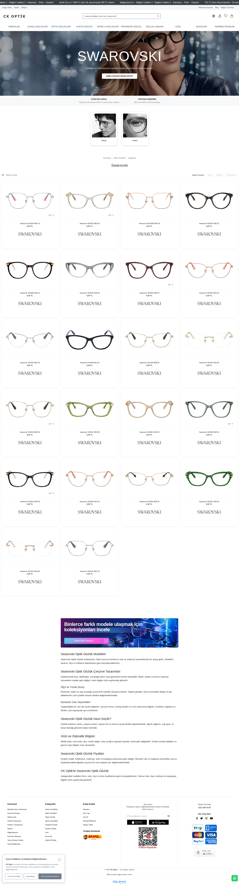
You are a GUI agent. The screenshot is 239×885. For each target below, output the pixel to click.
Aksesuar (48, 836)
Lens (47, 832)
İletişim (24, 7)
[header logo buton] (13, 16)
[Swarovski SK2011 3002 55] (89, 409)
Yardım (16, 7)
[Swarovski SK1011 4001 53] (89, 548)
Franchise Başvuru (14, 836)
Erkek (104, 140)
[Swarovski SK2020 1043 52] (209, 409)
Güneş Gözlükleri (51, 809)
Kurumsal (12, 804)
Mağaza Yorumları (227, 7)
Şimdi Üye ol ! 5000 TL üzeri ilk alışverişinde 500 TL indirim (86, 2)
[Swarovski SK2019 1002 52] (209, 200)
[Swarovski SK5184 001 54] (89, 339)
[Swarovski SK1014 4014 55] (29, 548)
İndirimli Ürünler (50, 840)
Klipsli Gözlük (50, 817)
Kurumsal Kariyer (13, 813)
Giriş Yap (86, 813)
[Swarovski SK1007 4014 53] (209, 270)
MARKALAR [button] (14, 27)
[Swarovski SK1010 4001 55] (29, 339)
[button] (219, 16)
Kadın (135, 140)
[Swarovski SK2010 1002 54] (29, 478)
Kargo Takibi (6, 7)
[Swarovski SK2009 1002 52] (29, 270)
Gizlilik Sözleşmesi (14, 821)
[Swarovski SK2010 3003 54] (89, 200)
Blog (216, 7)
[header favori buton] (225, 16)
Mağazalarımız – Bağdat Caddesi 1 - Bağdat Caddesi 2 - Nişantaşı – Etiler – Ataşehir (159, 2)
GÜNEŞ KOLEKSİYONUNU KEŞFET (119, 76)
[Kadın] (135, 125)
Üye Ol (85, 817)
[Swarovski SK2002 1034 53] (149, 409)
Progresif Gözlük (51, 825)
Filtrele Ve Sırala (11, 175)
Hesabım (86, 809)
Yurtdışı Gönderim (91, 831)
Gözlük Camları (50, 829)
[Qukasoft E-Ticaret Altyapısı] (119, 882)
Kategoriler (50, 804)
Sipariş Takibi (88, 825)
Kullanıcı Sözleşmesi (15, 825)
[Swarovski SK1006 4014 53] (89, 478)
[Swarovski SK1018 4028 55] (149, 339)
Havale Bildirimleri (13, 844)
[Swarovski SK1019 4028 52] (29, 409)
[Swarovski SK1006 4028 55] (149, 478)
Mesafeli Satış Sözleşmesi (17, 809)
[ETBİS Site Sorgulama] (148, 838)
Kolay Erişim (89, 804)
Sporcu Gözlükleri (51, 821)
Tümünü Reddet (13, 876)
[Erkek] (104, 125)
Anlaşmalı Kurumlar (206, 7)
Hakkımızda (11, 817)
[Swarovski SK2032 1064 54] (209, 478)
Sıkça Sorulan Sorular (15, 840)
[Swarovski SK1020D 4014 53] (149, 200)
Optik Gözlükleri (51, 813)
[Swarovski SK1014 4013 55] (209, 339)
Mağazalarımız (12, 832)
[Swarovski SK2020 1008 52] (149, 270)
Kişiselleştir (30, 876)
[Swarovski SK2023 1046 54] (89, 270)
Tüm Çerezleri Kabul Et (50, 876)
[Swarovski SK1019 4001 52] (29, 200)
